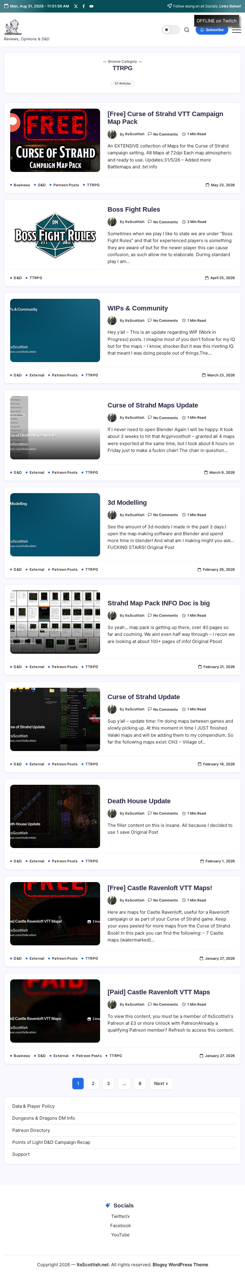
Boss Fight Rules (134, 209)
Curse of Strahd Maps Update (153, 405)
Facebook (120, 1225)
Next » (161, 1083)
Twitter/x (120, 1216)
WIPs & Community (138, 308)
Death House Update (139, 801)
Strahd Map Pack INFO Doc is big (159, 603)
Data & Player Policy (33, 1106)
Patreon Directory (31, 1130)
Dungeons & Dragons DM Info (43, 1118)
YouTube (120, 1235)
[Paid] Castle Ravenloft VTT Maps (159, 992)
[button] (171, 29)
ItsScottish (134, 134)
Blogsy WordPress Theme (180, 1264)
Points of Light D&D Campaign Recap (51, 1142)
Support (21, 1154)
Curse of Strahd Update (144, 697)
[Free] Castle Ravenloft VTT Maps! (160, 888)
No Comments (165, 134)
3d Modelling (127, 502)
